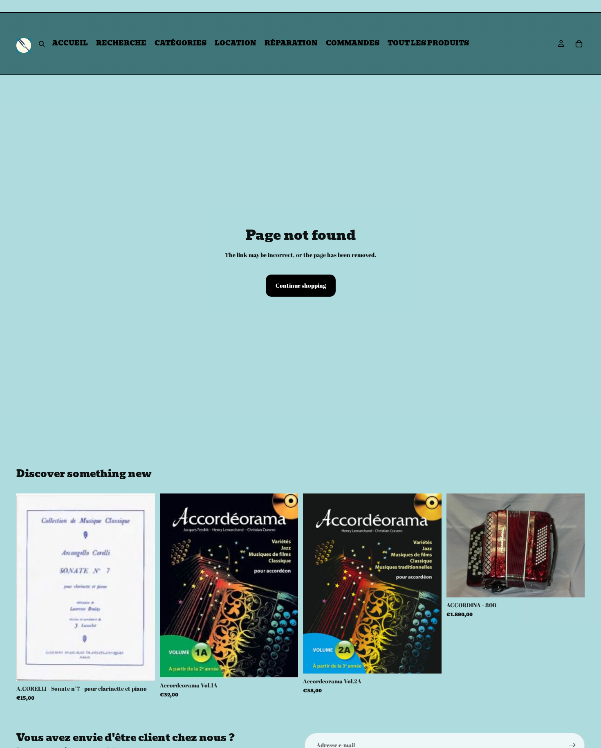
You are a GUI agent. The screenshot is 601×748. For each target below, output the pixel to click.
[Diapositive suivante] (572, 545)
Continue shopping (301, 285)
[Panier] (579, 44)
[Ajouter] (142, 668)
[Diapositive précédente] (458, 545)
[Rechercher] (42, 44)
